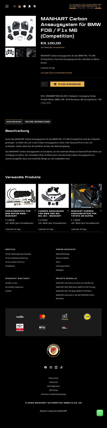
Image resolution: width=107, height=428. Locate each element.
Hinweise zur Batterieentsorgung (53, 394)
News (58, 262)
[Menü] (6, 6)
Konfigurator (10, 266)
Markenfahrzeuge (63, 254)
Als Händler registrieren (14, 287)
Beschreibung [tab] (14, 122)
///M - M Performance (70, 99)
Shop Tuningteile (62, 258)
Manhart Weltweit (17, 278)
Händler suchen (11, 283)
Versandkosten (58, 47)
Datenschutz (53, 378)
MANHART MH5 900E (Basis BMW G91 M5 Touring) (75, 287)
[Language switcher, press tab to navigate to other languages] (19, 6)
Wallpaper (60, 270)
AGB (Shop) (53, 390)
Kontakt (8, 291)
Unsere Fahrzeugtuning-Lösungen (18, 254)
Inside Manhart (66, 249)
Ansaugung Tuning (87, 96)
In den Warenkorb (69, 84)
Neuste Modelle (66, 278)
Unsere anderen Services (15, 262)
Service (10, 249)
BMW (57, 99)
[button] (14, 6)
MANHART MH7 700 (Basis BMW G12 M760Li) (73, 291)
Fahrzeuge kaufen (63, 266)
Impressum (53, 382)
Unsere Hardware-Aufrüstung (16, 258)
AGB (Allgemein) (53, 386)
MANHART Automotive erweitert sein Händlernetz (75, 283)
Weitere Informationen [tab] (37, 122)
